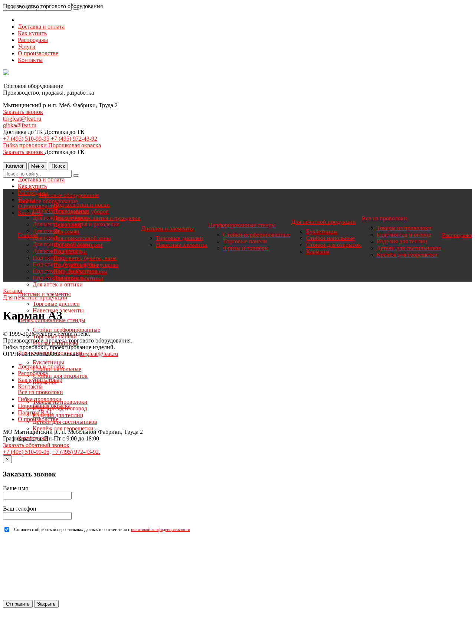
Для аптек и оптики (58, 284)
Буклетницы (48, 362)
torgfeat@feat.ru (22, 118)
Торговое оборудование (69, 195)
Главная (28, 189)
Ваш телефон (19, 508)
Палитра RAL (35, 412)
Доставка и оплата (41, 26)
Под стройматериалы (80, 271)
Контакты (30, 60)
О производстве (38, 53)
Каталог (15, 166)
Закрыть (46, 604)
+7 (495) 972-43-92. (76, 452)
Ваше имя (15, 488)
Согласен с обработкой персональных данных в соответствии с (102, 529)
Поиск (58, 166)
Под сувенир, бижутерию (85, 265)
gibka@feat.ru (19, 125)
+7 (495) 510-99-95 (26, 138)
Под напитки (70, 251)
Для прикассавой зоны (82, 238)
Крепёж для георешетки (63, 428)
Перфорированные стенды (242, 225)
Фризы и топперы (246, 248)
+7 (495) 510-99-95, (27, 452)
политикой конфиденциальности (160, 529)
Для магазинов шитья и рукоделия (96, 218)
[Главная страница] (6, 73)
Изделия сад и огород (404, 235)
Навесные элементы (181, 245)
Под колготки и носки (81, 204)
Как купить (32, 33)
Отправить (18, 604)
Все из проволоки (40, 392)
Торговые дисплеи (56, 304)
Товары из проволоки (404, 228)
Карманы (318, 251)
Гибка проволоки (25, 145)
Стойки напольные (330, 238)
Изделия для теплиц (58, 415)
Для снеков (67, 225)
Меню (37, 166)
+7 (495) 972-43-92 (74, 138)
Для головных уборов (81, 211)
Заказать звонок (23, 112)
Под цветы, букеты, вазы (85, 258)
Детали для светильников (65, 422)
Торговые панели (245, 241)
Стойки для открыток (60, 376)
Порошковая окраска (74, 145)
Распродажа (33, 40)
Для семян (66, 231)
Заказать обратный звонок (36, 445)
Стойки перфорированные (66, 330)
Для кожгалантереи (77, 245)
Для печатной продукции (323, 222)
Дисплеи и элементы (167, 228)
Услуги (27, 46)
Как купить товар (40, 380)
